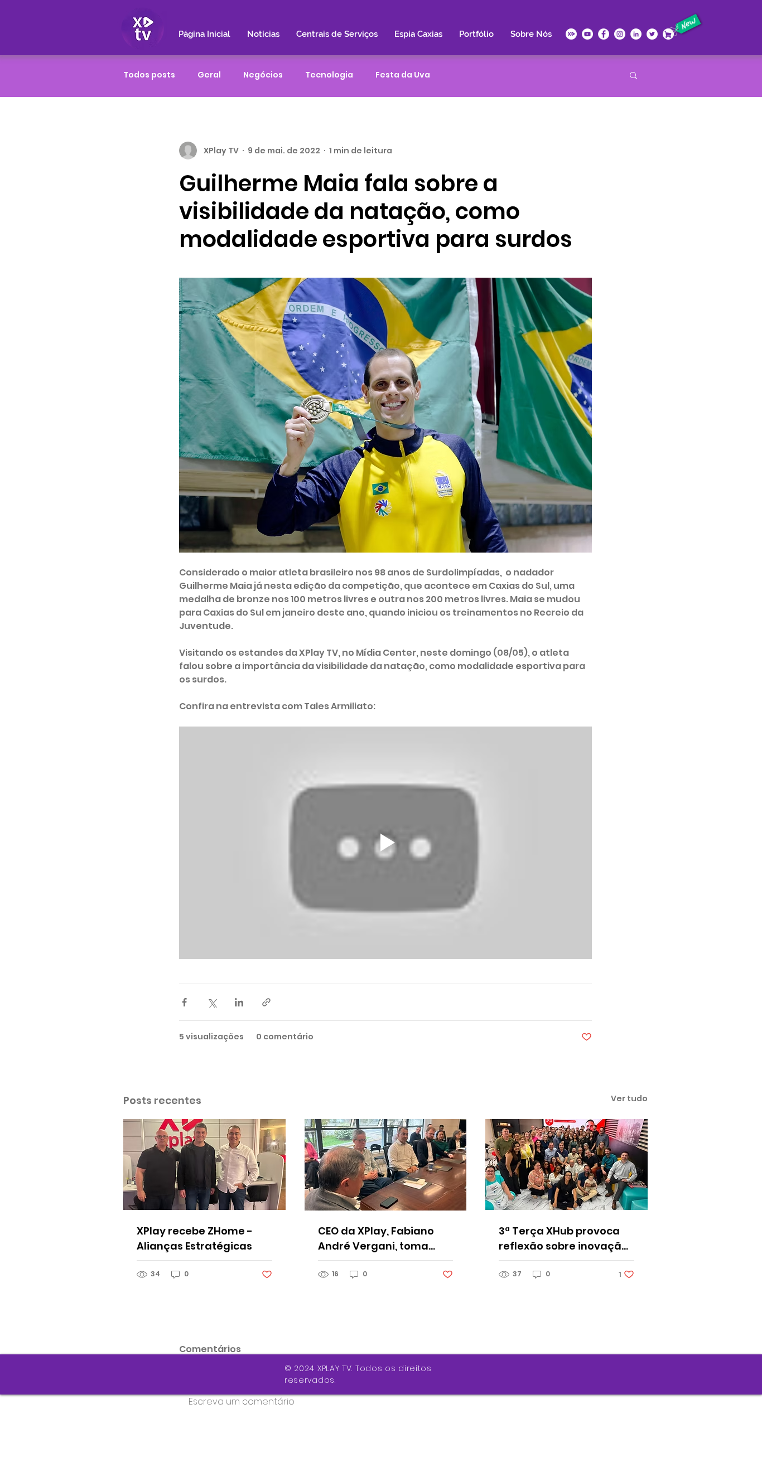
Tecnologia (329, 75)
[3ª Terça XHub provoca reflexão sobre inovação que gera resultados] (566, 1164)
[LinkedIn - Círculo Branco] (636, 34)
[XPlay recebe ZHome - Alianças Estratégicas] (204, 1164)
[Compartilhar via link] (266, 1002)
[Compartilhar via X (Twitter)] (211, 1002)
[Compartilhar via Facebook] (184, 1002)
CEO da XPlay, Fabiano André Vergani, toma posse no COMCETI (376, 1238)
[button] (633, 74)
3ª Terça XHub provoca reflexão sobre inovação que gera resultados (563, 1238)
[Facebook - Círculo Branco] (603, 34)
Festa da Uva (402, 75)
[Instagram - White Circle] (619, 34)
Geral (209, 75)
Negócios (263, 75)
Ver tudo (629, 1098)
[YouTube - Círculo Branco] (587, 34)
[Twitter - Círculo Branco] (652, 34)
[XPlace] (668, 34)
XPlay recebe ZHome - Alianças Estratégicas (195, 1238)
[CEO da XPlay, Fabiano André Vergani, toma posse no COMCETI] (386, 1165)
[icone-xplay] (571, 34)
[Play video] (385, 842)
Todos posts (149, 75)
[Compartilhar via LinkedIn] (239, 1002)
